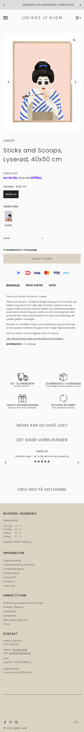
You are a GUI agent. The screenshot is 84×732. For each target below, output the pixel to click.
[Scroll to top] (75, 721)
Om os (6, 624)
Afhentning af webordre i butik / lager (23, 603)
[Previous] (4, 5)
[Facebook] (4, 723)
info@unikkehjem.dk (20, 653)
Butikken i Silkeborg (13, 607)
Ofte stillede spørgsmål (15, 619)
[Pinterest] (10, 723)
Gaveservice (9, 611)
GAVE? (52, 284)
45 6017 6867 (20, 649)
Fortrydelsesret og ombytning (18, 564)
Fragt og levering (12, 560)
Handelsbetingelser (13, 568)
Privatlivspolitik (11, 573)
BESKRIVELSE (13, 285)
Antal (6, 238)
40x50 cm (10, 194)
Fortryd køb (9, 585)
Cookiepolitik (9, 577)
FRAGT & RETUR (34, 284)
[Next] (80, 5)
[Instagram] (16, 723)
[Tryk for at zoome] (74, 40)
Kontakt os (9, 581)
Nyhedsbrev (9, 615)
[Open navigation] (12, 18)
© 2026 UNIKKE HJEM (15, 728)
